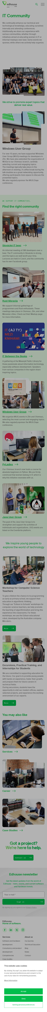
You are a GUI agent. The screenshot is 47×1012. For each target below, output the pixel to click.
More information (10, 980)
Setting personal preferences (23, 1005)
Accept (23, 991)
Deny (24, 999)
